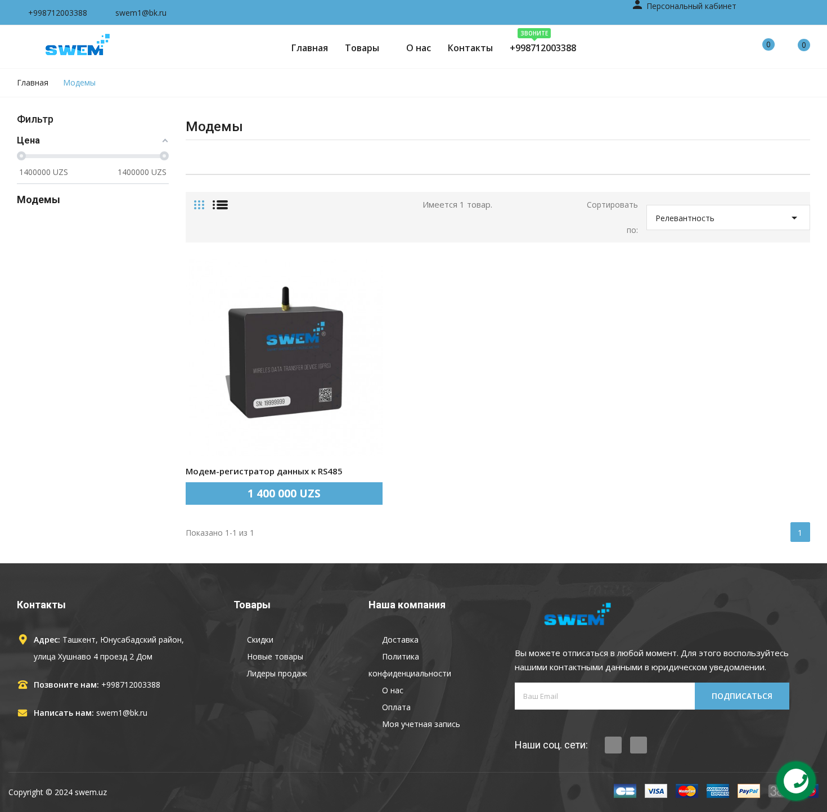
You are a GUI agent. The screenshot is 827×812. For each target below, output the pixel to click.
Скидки (259, 639)
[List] (220, 200)
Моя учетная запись (420, 724)
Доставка (399, 639)
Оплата (395, 707)
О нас (391, 690)
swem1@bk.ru (121, 712)
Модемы (38, 199)
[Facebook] (613, 745)
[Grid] (199, 200)
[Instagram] (638, 745)
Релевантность (728, 218)
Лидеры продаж (276, 673)
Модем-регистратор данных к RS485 (264, 471)
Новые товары (274, 656)
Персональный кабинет (683, 6)
